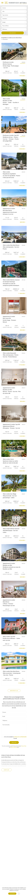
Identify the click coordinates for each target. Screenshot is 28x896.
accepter (12, 893)
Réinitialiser (26, 33)
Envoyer (14, 742)
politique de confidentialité (20, 736)
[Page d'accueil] (16, 3)
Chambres (4, 18)
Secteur (4, 8)
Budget (4, 22)
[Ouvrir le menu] (2, 3)
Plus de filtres (5, 25)
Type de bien (5, 15)
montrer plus (14, 690)
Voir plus (6, 769)
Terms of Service (14, 747)
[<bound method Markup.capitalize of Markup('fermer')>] (19, 894)
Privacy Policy (23, 746)
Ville (3, 11)
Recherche (13, 33)
